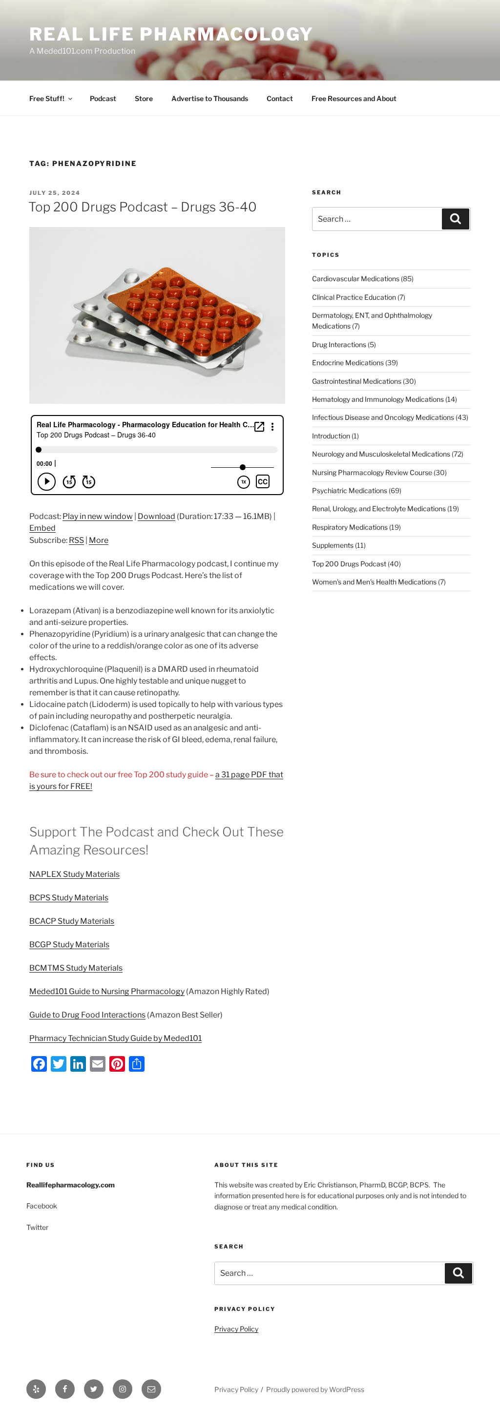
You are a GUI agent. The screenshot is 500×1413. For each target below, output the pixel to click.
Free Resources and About (354, 98)
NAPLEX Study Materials (74, 874)
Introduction (331, 436)
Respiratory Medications (350, 527)
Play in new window (97, 516)
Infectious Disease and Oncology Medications (383, 417)
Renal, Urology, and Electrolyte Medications (379, 508)
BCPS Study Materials (68, 897)
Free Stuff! (46, 98)
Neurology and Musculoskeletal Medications (381, 454)
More (98, 540)
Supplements (333, 545)
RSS (76, 540)
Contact (280, 98)
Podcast (103, 98)
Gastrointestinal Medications (356, 381)
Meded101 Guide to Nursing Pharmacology (107, 991)
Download (156, 516)
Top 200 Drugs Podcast (349, 564)
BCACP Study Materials (71, 921)
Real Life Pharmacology (171, 34)
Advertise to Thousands (209, 98)
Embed (42, 528)
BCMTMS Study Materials (76, 968)
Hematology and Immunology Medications (378, 399)
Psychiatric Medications (349, 490)
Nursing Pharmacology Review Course (372, 472)
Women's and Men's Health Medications (374, 582)
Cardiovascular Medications (355, 278)
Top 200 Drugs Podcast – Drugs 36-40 (142, 206)
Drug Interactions (339, 344)
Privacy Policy (236, 1329)
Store (144, 98)
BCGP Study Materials (69, 944)
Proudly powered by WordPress (315, 1389)
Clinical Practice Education (354, 297)
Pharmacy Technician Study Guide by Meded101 (115, 1038)
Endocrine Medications (348, 362)
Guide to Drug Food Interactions (87, 1014)
